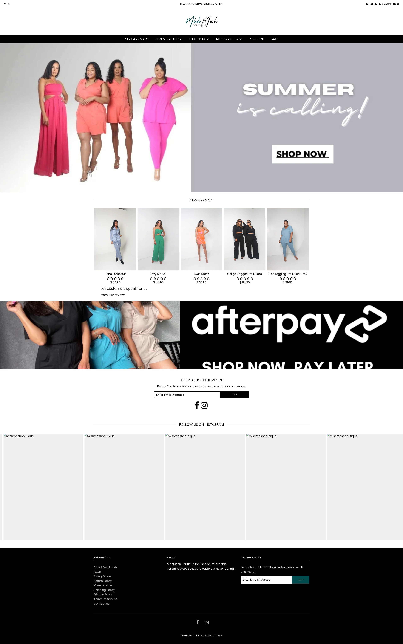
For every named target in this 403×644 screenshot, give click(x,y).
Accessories (227, 39)
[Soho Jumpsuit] (115, 239)
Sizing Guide (102, 576)
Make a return (103, 585)
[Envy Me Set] (158, 239)
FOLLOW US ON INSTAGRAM (201, 424)
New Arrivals (136, 39)
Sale (274, 39)
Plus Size (256, 39)
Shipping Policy (104, 590)
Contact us (101, 604)
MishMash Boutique (211, 635)
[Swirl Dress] (201, 239)
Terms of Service (105, 599)
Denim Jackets (168, 39)
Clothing (196, 39)
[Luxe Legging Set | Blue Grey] (288, 239)
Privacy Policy (103, 594)
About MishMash (105, 567)
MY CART (389, 4)
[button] (115, 278)
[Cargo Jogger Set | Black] (244, 239)
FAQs (97, 572)
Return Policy (103, 581)
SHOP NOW (279, 171)
